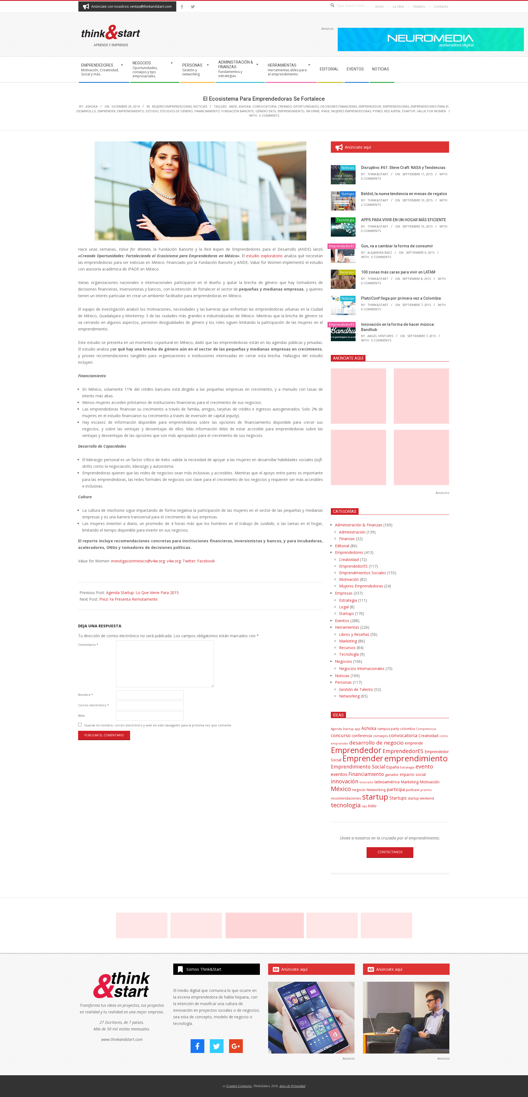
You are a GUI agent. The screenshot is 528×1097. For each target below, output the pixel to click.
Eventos (342, 620)
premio (426, 790)
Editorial (342, 545)
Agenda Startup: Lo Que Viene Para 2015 (142, 592)
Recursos (347, 272)
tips (364, 806)
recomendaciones (346, 798)
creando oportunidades (298, 106)
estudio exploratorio (264, 255)
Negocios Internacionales (361, 668)
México (341, 788)
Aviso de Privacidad (292, 1086)
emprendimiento (130, 111)
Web (81, 715)
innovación (344, 781)
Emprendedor (370, 106)
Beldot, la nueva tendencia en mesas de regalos (404, 194)
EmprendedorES (341, 246)
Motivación (349, 579)
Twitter (189, 560)
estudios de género (176, 111)
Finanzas (347, 538)
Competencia (426, 729)
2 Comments (371, 205)
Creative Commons (239, 1086)
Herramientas (347, 627)
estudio (152, 111)
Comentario (88, 644)
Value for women (431, 111)
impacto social (413, 774)
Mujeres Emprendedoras (172, 106)
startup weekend (421, 798)
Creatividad (349, 559)
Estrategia (348, 600)
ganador (392, 774)
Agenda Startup (342, 729)
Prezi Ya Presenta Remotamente (128, 599)
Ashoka (245, 106)
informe (313, 111)
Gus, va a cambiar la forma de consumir (397, 246)
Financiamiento (207, 111)
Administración (352, 532)
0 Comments (269, 115)
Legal (344, 606)
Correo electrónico (93, 705)
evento (424, 766)
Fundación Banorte (237, 111)
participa (396, 789)
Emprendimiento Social (358, 766)
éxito (372, 805)
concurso (341, 735)
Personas (343, 682)
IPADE (325, 111)
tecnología (346, 805)
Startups (347, 194)
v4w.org (174, 560)
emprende (414, 743)
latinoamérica (387, 781)
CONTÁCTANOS (390, 852)
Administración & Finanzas (358, 524)
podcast (412, 789)
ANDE (233, 106)
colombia (407, 728)
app (357, 729)
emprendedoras (396, 106)
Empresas (344, 593)
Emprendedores (349, 552)
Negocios (343, 661)
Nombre (85, 695)
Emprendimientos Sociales (362, 572)
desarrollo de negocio (376, 742)
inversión (366, 782)
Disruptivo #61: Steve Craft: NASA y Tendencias (403, 167)
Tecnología (345, 220)
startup (408, 111)
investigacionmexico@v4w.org (138, 560)
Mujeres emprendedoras (351, 111)
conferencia (362, 735)
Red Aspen (392, 111)
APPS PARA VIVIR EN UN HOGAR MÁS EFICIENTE (403, 220)
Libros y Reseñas (354, 634)
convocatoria (264, 106)
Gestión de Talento (356, 689)
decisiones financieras (338, 106)
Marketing (348, 641)
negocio (358, 789)
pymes (378, 111)
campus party (388, 728)
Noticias (200, 106)
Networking (349, 696)
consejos (380, 736)
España (392, 767)
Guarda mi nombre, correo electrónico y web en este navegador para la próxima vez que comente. (158, 725)
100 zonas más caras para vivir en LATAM (398, 272)
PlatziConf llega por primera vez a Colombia (401, 298)
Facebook (206, 560)
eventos (339, 774)
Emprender (107, 111)
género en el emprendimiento (279, 111)
